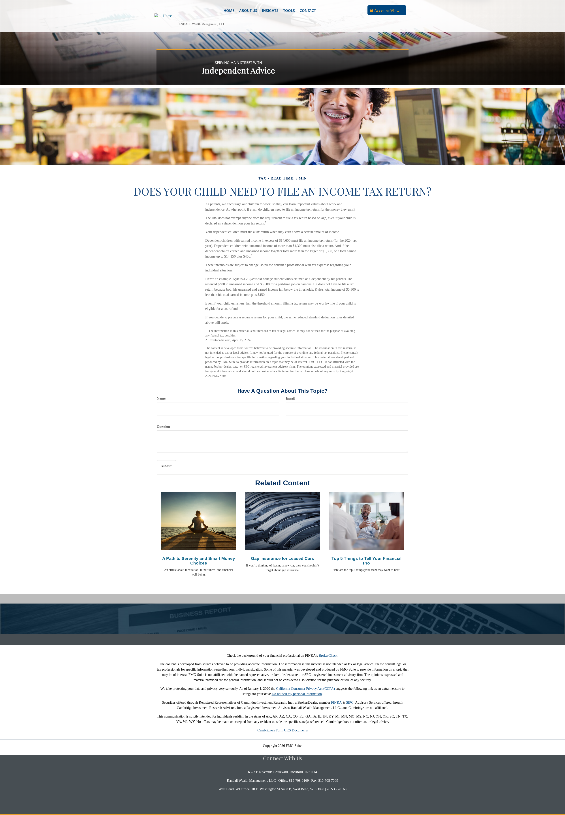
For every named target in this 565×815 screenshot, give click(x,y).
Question (163, 426)
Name (161, 398)
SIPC (350, 702)
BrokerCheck (328, 655)
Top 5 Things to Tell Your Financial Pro (366, 560)
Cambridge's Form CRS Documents (282, 730)
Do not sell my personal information (297, 694)
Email (290, 398)
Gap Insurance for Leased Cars (282, 558)
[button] (248, 10)
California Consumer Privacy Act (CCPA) (305, 688)
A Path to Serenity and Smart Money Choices (198, 560)
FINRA (336, 702)
